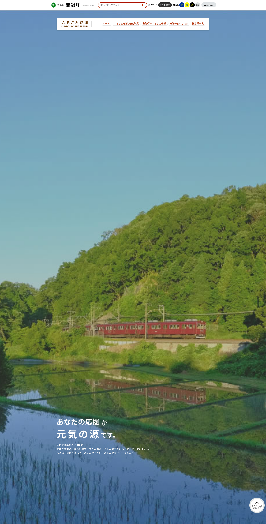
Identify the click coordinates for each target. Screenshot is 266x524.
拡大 (168, 5)
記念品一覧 (198, 23)
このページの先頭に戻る (257, 507)
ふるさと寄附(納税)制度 (126, 23)
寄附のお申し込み (179, 23)
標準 (161, 5)
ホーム (106, 23)
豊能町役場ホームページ (72, 5)
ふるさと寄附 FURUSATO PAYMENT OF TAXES (75, 24)
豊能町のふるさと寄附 (154, 23)
